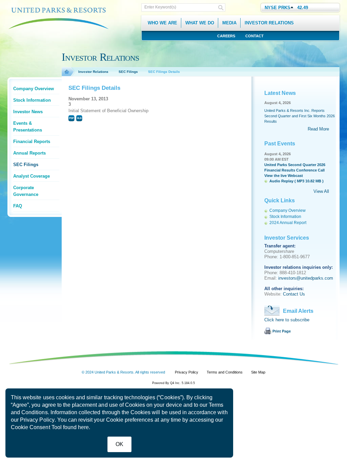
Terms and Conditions (225, 372)
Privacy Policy (37, 420)
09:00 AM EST (276, 159)
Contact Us (294, 294)
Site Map (258, 372)
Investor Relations (93, 72)
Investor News (28, 111)
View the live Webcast (283, 176)
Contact (254, 36)
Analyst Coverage (31, 176)
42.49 (302, 7)
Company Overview (33, 88)
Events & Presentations (27, 127)
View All (321, 191)
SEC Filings (25, 164)
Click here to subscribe (286, 319)
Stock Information (32, 100)
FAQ (17, 205)
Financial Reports (31, 141)
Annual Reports (29, 153)
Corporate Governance (25, 191)
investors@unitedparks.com (305, 278)
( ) (296, 181)
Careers (226, 36)
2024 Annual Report (287, 222)
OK (119, 444)
